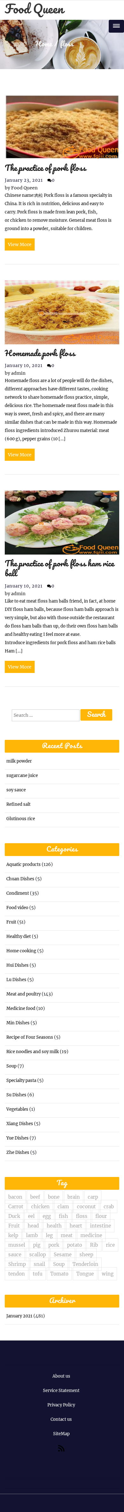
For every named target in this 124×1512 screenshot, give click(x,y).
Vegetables (17, 1109)
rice (110, 1245)
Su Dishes (16, 1095)
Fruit (11, 922)
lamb (32, 1235)
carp (93, 1197)
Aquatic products (23, 864)
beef (35, 1197)
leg (49, 1235)
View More (19, 244)
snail (39, 1264)
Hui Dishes (17, 965)
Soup (11, 1066)
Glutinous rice (20, 818)
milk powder (19, 761)
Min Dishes (18, 1023)
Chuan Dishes (20, 879)
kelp (13, 1235)
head (33, 1226)
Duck (14, 1216)
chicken (40, 1207)
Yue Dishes (17, 1138)
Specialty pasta (21, 1080)
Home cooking (21, 951)
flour (101, 1216)
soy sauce (16, 790)
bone (53, 1197)
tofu (37, 1274)
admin (15, 373)
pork (53, 1245)
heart (76, 1226)
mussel (16, 1245)
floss (81, 1216)
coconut (86, 1207)
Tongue (85, 1274)
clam (63, 1207)
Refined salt (18, 804)
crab (109, 1207)
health (54, 1226)
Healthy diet (18, 936)
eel (31, 1216)
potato (74, 1245)
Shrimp (17, 1264)
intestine (100, 1226)
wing (108, 1274)
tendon (16, 1274)
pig (36, 1245)
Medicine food (20, 1008)
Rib (94, 1245)
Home (43, 44)
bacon (15, 1197)
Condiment (17, 893)
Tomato (59, 1274)
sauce (14, 1255)
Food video (17, 907)
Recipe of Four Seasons (29, 1037)
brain (73, 1197)
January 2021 (19, 1316)
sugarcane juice (22, 775)
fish (63, 1216)
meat (66, 1235)
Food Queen (34, 10)
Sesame (63, 1255)
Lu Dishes (16, 979)
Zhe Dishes (17, 1152)
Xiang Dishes (19, 1123)
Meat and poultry (23, 994)
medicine (91, 1235)
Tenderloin (85, 1264)
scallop (37, 1255)
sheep (86, 1255)
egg (47, 1216)
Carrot (15, 1207)
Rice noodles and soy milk (32, 1051)
